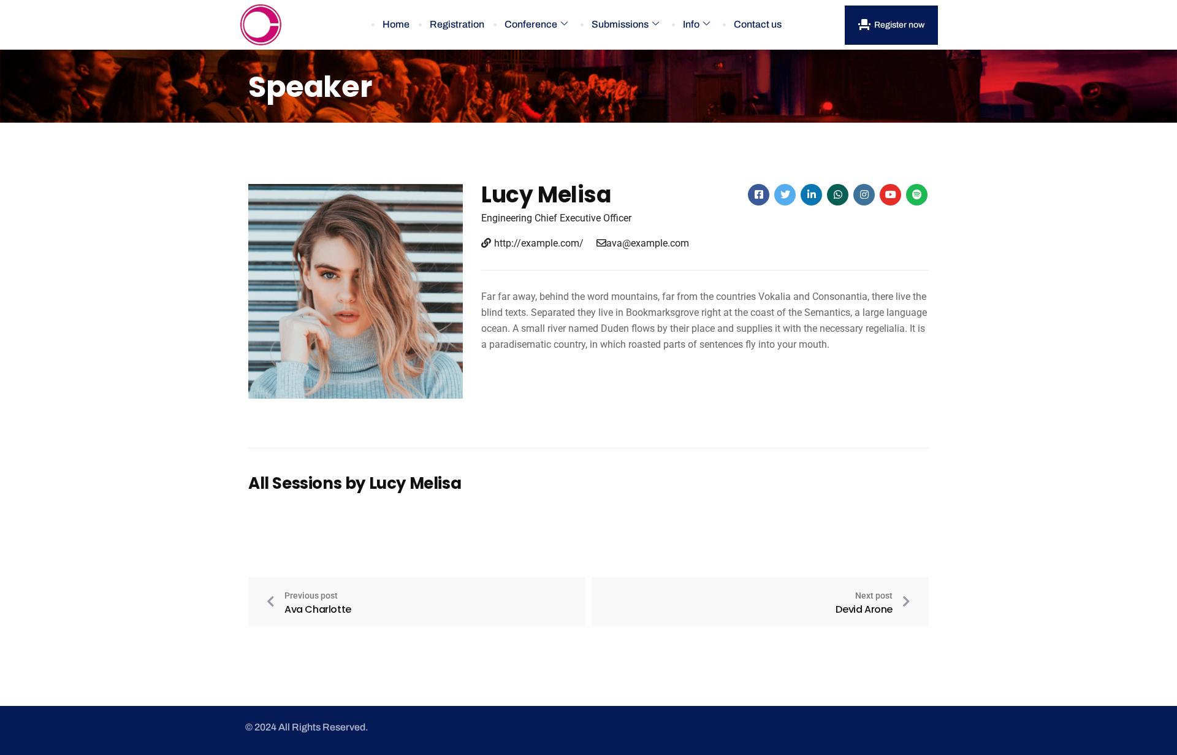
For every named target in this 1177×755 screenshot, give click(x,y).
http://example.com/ (539, 243)
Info (691, 24)
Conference (531, 24)
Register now (899, 24)
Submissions (620, 24)
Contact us (758, 24)
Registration (457, 24)
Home (396, 24)
